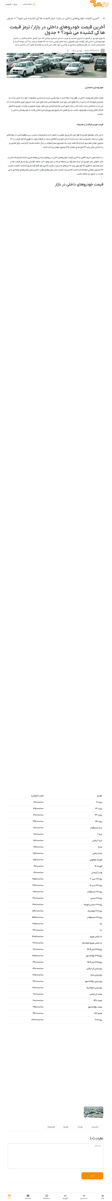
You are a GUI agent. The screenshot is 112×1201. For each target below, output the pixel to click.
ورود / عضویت (11, 4)
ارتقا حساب (27, 4)
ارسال (92, 1175)
